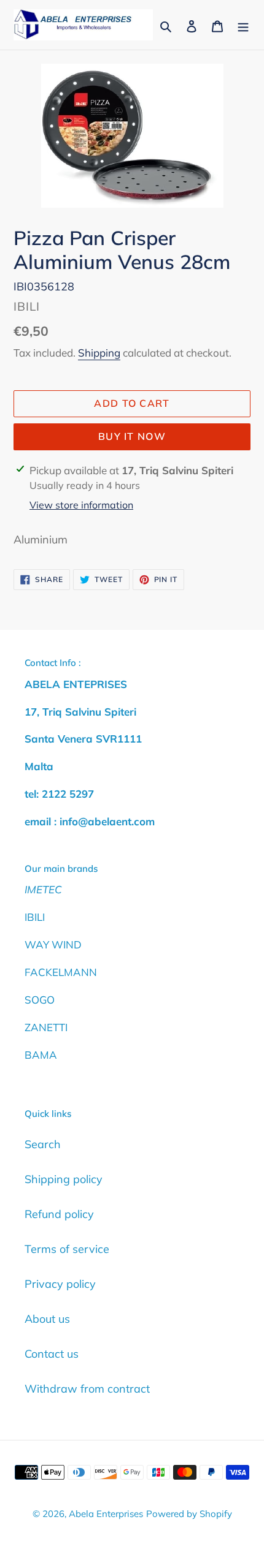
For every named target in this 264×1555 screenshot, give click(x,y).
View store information (81, 505)
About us (47, 1319)
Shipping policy (64, 1179)
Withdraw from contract (87, 1389)
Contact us (52, 1354)
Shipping (99, 352)
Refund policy (59, 1214)
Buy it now (132, 436)
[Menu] (243, 24)
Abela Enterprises (106, 1513)
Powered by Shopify (189, 1513)
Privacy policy (60, 1284)
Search (43, 1144)
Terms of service (67, 1249)
